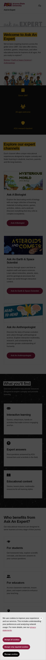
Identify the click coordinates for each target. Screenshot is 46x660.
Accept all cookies (11, 640)
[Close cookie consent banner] (41, 618)
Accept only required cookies (16, 647)
